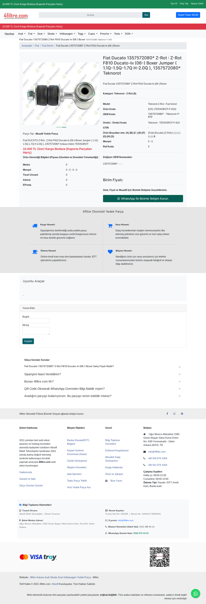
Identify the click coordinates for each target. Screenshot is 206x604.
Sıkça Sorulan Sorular (31, 485)
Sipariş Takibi (197, 3)
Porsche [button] (105, 33)
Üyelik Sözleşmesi (77, 461)
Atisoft (55, 584)
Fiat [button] (30, 33)
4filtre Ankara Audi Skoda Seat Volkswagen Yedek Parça (60, 577)
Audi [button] (21, 33)
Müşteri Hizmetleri (76, 467)
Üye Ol (174, 3)
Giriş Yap (184, 3)
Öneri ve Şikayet (114, 474)
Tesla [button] (117, 33)
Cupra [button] (91, 33)
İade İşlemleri (74, 474)
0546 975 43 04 (141, 533)
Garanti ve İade (27, 479)
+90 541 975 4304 (157, 465)
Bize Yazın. (117, 480)
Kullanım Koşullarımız (117, 450)
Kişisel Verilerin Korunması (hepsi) (77, 452)
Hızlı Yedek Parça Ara (79, 487)
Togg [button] (81, 33)
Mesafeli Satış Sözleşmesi (112, 459)
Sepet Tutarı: (188, 15)
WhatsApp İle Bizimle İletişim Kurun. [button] (145, 198)
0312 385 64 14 (146, 526)
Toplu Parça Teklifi (77, 480)
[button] (28, 93)
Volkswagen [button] (66, 33)
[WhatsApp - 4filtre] (175, 414)
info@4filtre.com (125, 520)
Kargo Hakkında (114, 467)
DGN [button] (128, 33)
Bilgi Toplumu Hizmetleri (112, 442)
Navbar (9, 34)
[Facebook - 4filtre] (168, 414)
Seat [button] (40, 33)
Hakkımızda (25, 472)
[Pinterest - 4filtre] (183, 414)
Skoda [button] (51, 33)
